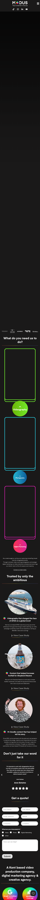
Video (7, 832)
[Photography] (20, 476)
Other (7, 836)
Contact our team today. (20, 569)
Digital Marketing (20, 546)
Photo (15, 832)
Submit (7, 856)
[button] (38, 4)
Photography (20, 478)
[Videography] (20, 407)
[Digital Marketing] (20, 545)
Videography (20, 410)
